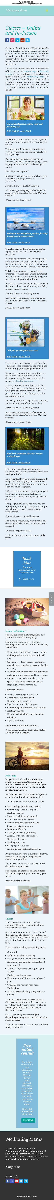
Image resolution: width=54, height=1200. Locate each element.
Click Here (28, 579)
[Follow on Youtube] (22, 40)
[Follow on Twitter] (17, 40)
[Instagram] (12, 1181)
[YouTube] (17, 1181)
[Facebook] (8, 1181)
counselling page (35, 76)
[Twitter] (21, 1181)
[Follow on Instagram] (12, 40)
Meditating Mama (28, 1196)
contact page (30, 71)
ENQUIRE (28, 1120)
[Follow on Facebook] (7, 40)
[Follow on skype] (27, 40)
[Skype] (26, 1181)
